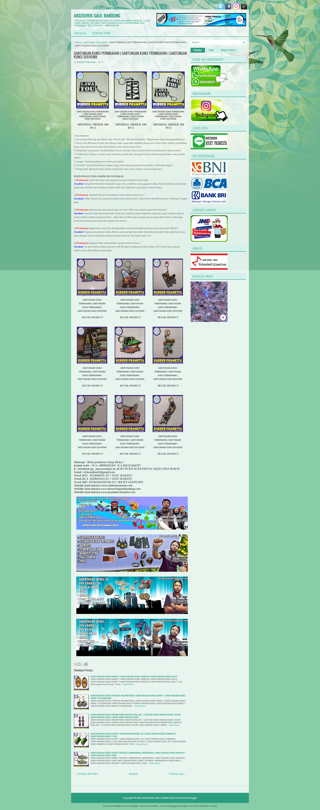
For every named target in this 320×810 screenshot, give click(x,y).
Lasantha (154, 806)
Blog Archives (228, 50)
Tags (211, 50)
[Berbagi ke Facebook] (86, 664)
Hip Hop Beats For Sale (206, 806)
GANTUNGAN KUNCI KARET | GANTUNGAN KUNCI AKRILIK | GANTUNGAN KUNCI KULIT (134, 676)
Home (78, 42)
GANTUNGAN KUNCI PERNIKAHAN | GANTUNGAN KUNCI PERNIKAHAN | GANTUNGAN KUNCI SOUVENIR (130, 55)
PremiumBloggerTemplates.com (176, 806)
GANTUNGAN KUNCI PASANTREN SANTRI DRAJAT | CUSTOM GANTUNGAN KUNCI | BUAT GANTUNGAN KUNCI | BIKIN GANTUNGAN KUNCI (136, 716)
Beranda (80, 33)
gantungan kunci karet (95, 42)
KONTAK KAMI (101, 33)
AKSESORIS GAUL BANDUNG (97, 15)
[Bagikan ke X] (82, 664)
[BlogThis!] (79, 664)
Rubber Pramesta (86, 62)
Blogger (193, 797)
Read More (128, 684)
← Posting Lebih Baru (86, 773)
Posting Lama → (178, 773)
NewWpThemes (121, 806)
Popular (198, 50)
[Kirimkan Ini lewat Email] (75, 664)
